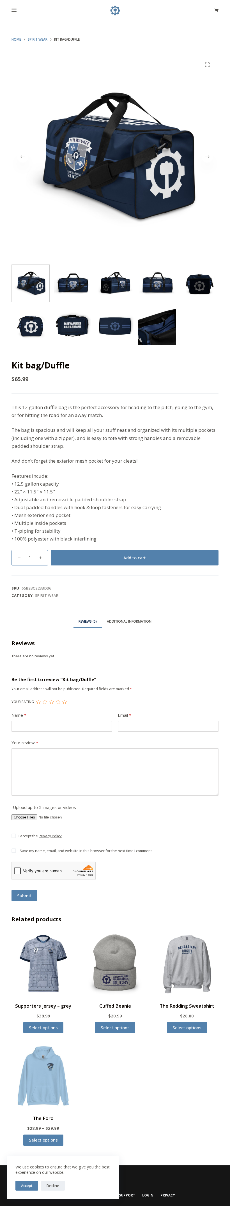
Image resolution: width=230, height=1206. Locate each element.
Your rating (23, 701)
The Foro (43, 1118)
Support (127, 1195)
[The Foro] (43, 1076)
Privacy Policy (50, 835)
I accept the (40, 835)
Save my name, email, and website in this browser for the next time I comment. (86, 850)
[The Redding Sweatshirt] (187, 963)
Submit (24, 895)
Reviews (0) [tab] (88, 621)
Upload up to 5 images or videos (44, 807)
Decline (53, 1185)
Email (124, 715)
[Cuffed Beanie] (115, 963)
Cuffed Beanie (115, 1006)
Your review (25, 742)
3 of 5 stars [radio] (51, 702)
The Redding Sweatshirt (187, 1006)
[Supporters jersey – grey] (43, 963)
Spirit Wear (47, 595)
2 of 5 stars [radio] (45, 702)
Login (147, 1195)
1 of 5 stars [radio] (38, 702)
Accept (27, 1185)
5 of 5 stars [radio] (64, 702)
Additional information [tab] (129, 621)
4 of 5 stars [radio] (58, 702)
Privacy (167, 1195)
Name (19, 715)
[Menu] (14, 9)
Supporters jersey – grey (43, 1006)
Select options (43, 1027)
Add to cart (134, 557)
